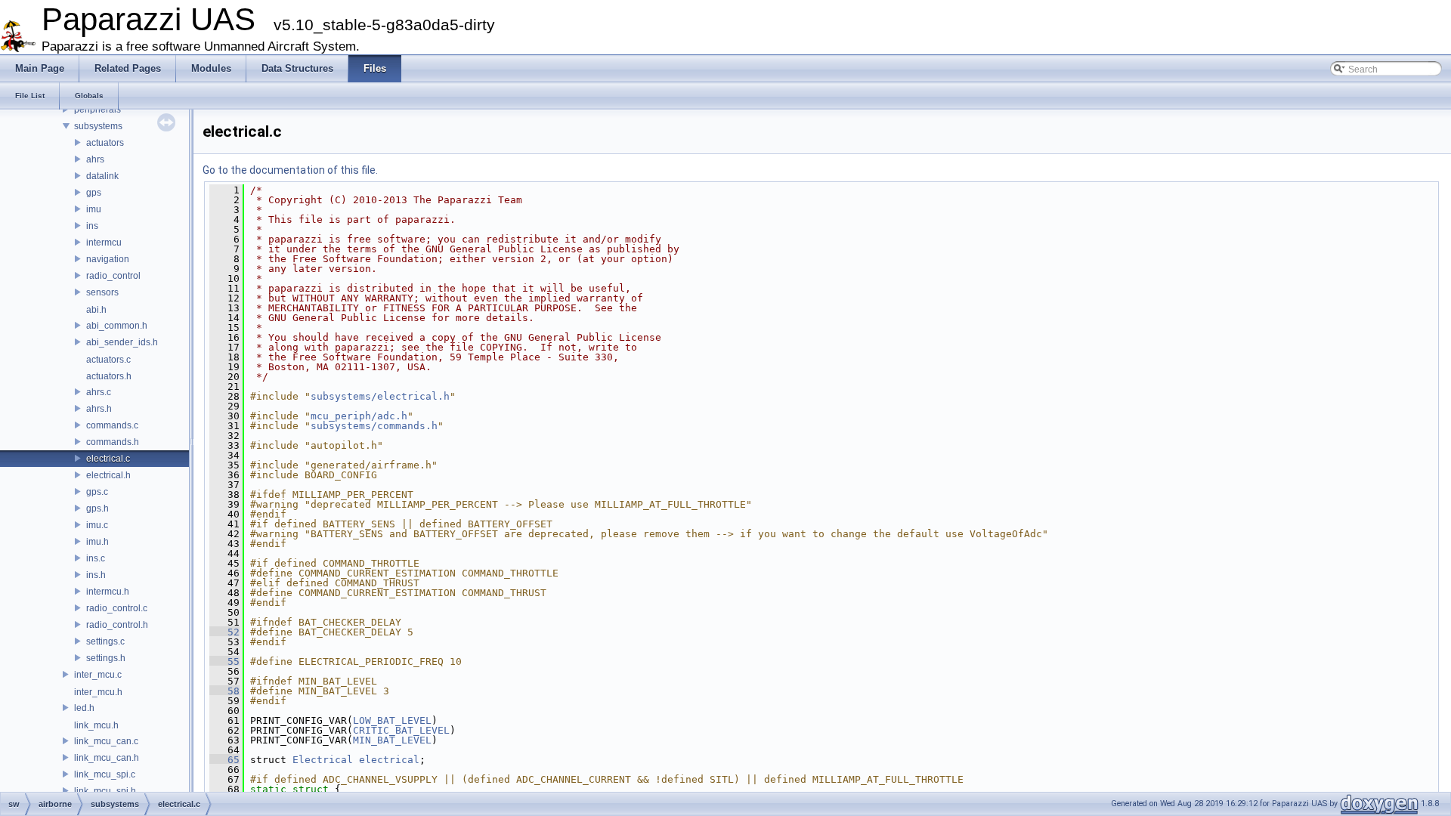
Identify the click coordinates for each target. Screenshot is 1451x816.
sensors (102, 292)
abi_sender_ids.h (122, 342)
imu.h (97, 541)
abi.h (96, 309)
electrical (389, 759)
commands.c (112, 425)
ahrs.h (99, 408)
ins (92, 226)
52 (224, 632)
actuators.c (108, 359)
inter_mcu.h (98, 692)
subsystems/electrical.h (380, 396)
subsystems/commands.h (374, 425)
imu (93, 209)
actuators (105, 143)
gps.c (97, 492)
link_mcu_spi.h (105, 791)
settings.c (105, 641)
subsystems (98, 126)
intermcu (104, 242)
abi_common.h (116, 325)
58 (224, 691)
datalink (102, 176)
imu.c (97, 525)
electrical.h (108, 475)
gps (93, 192)
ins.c (95, 558)
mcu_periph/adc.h (359, 416)
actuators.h (108, 376)
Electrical (322, 759)
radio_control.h (117, 625)
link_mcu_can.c (106, 741)
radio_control (113, 275)
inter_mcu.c (98, 674)
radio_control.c (116, 608)
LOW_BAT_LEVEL (392, 720)
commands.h (112, 442)
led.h (84, 708)
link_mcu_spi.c (104, 774)
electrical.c (108, 458)
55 (224, 661)
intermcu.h (107, 591)
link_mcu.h (96, 725)
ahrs (95, 159)
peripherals (97, 109)
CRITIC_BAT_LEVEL (401, 730)
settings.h (105, 658)
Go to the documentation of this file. (290, 170)
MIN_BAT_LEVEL (392, 740)
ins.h (96, 575)
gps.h (97, 508)
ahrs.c (98, 392)
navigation (107, 259)
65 (224, 759)
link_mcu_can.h (106, 758)
